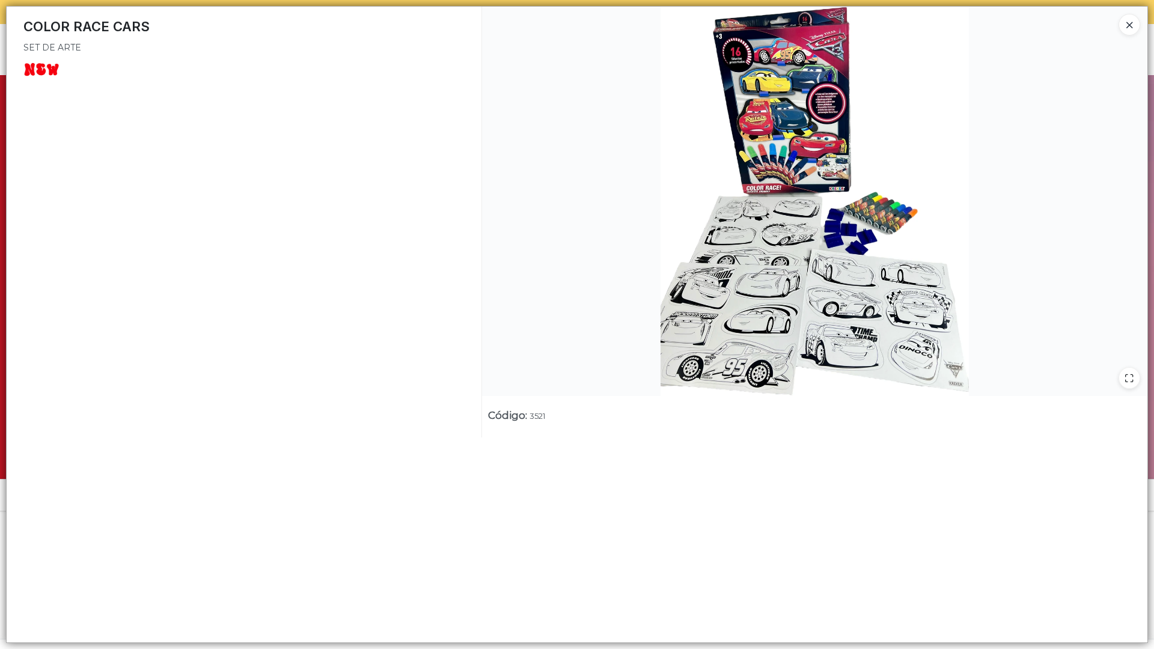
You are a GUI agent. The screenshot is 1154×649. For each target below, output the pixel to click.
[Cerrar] (1129, 24)
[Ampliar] (1129, 378)
